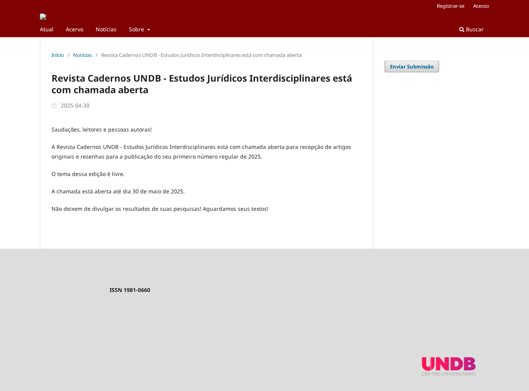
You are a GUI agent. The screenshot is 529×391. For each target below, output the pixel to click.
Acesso (481, 5)
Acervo (74, 29)
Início (58, 54)
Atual (46, 29)
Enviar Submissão (412, 66)
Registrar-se (450, 5)
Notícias (106, 29)
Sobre (137, 29)
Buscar (474, 29)
